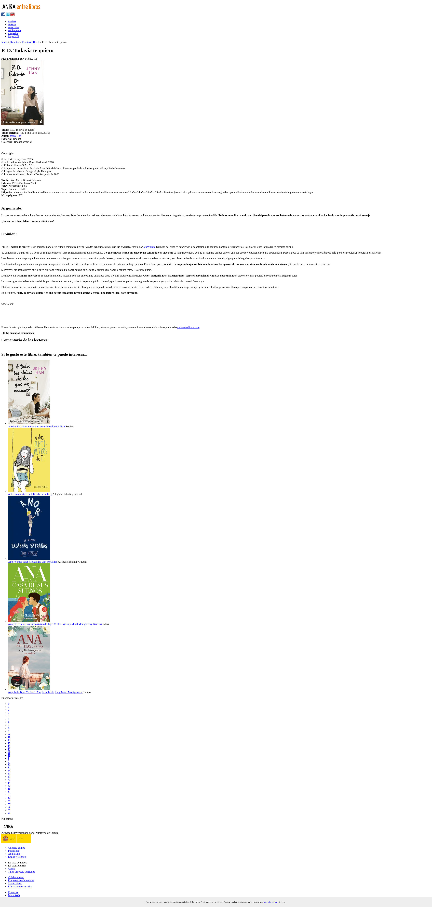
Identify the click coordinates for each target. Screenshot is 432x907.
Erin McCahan (50, 561)
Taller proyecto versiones (21, 871)
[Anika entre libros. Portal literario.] (23, 10)
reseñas (12, 21)
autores (12, 24)
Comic (11, 868)
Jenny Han (15, 135)
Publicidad (13, 850)
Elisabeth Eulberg (42, 494)
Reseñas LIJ (28, 42)
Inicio (4, 42)
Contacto (13, 892)
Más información (270, 902)
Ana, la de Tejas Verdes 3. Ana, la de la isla (31, 692)
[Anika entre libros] (18, 829)
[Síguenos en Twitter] (8, 15)
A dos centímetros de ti (20, 494)
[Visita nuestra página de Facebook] (3, 15)
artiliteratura (14, 30)
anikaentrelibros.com (188, 327)
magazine (13, 33)
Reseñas (14, 42)
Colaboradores (16, 877)
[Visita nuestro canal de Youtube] (12, 15)
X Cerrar (282, 902)
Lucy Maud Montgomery (79, 624)
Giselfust (98, 624)
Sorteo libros (15, 883)
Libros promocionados (20, 886)
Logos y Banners (17, 856)
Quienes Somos (16, 847)
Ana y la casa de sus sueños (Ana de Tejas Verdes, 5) (36, 624)
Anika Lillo (14, 853)
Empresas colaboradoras (21, 880)
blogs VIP (13, 36)
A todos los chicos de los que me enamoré (30, 426)
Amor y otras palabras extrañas (24, 561)
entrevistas (13, 27)
